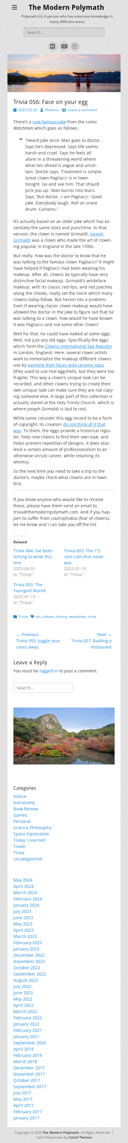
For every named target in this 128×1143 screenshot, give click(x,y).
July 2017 (22, 1093)
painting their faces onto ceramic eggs (66, 365)
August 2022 (25, 980)
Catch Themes (80, 1137)
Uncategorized (27, 859)
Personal (22, 821)
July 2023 (22, 911)
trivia (92, 616)
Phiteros (52, 109)
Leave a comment (82, 109)
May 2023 (22, 924)
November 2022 (29, 961)
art (38, 616)
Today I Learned (29, 840)
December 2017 (29, 1068)
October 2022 (26, 967)
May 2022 (22, 999)
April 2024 (23, 886)
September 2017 (29, 1086)
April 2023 (23, 930)
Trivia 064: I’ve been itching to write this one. (33, 556)
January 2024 (26, 905)
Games (20, 815)
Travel (19, 846)
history (61, 616)
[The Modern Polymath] (64, 736)
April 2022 (23, 1005)
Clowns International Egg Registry (78, 346)
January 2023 (26, 949)
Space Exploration (31, 834)
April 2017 (23, 1105)
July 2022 (22, 986)
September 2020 (29, 1043)
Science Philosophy (32, 827)
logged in (49, 671)
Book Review (25, 809)
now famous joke (49, 122)
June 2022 (23, 992)
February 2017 (27, 1111)
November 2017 (29, 1074)
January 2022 (26, 1024)
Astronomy (24, 802)
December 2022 (29, 955)
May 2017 (22, 1099)
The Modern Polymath (66, 7)
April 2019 (23, 1049)
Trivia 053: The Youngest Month (29, 587)
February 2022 (27, 1018)
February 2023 (27, 942)
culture (48, 616)
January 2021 (26, 1036)
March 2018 (25, 1061)
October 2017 (26, 1080)
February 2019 (27, 1055)
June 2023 (23, 917)
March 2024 (25, 892)
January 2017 (26, 1118)
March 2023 (25, 936)
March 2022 (25, 1011)
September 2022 (29, 974)
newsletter (77, 616)
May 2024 (22, 880)
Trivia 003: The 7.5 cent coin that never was (84, 556)
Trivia (23, 616)
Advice (19, 796)
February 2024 (27, 899)
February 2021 (27, 1030)
